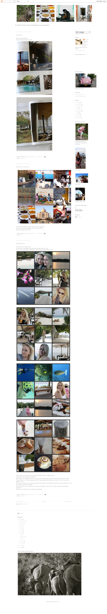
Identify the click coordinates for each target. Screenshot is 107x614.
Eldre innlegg (68, 501)
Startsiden (44, 501)
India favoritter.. (23, 167)
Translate (86, 33)
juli (21, 525)
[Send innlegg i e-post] (45, 156)
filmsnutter (78, 111)
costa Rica (78, 106)
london (78, 114)
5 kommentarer (39, 233)
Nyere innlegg (19, 501)
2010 (20, 547)
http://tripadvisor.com (81, 96)
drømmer (78, 109)
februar (22, 541)
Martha (86, 39)
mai (21, 529)
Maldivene (20, 243)
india (21, 234)
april (21, 531)
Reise (77, 102)
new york (78, 118)
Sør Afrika (78, 104)
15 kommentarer (39, 494)
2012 (20, 519)
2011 (20, 545)
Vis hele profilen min (80, 50)
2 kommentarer (39, 156)
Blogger (58, 601)
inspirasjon (23, 158)
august (22, 523)
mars (21, 532)
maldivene (23, 495)
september (22, 521)
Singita (19, 35)
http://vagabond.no (80, 94)
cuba (77, 107)
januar (21, 542)
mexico (78, 116)
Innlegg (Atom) (25, 504)
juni (21, 527)
